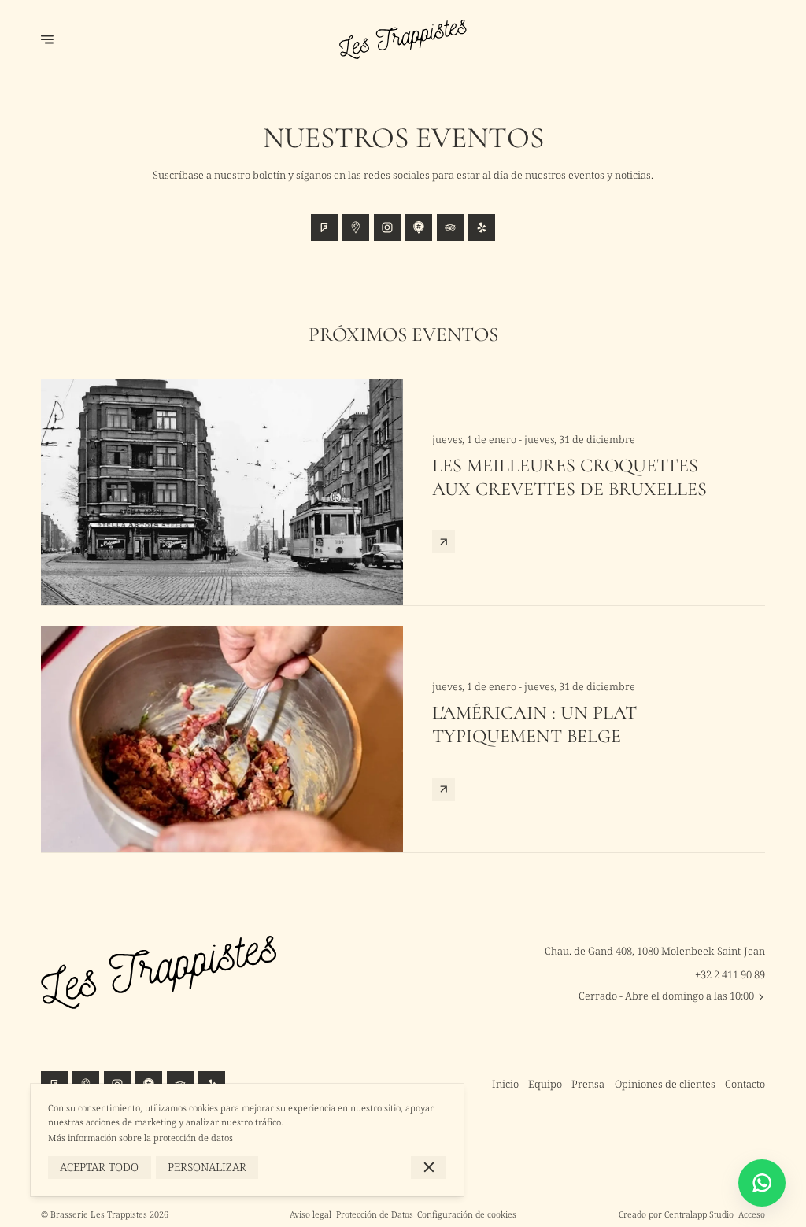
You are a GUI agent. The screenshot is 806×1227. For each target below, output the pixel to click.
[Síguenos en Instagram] (387, 227)
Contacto (745, 1084)
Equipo (545, 1084)
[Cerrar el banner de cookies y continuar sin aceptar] (428, 1167)
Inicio (505, 1084)
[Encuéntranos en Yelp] (481, 227)
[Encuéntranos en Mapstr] (418, 227)
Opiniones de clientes (665, 1084)
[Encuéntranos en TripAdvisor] (450, 227)
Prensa (587, 1084)
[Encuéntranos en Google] (355, 227)
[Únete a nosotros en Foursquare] (324, 227)
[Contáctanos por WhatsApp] (762, 1183)
